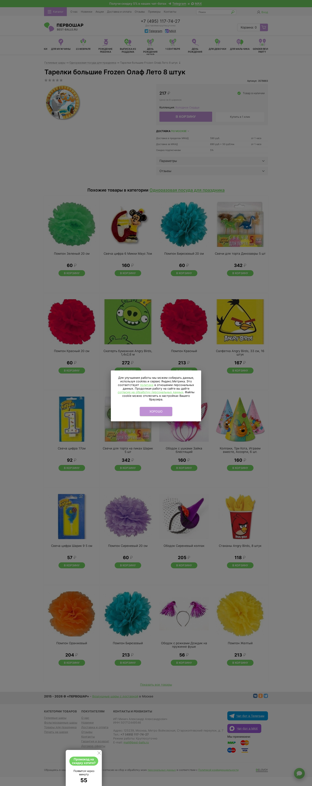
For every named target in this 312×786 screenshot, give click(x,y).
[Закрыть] (99, 753)
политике (146, 385)
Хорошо (156, 411)
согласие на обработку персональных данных (150, 392)
